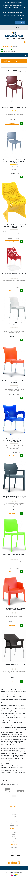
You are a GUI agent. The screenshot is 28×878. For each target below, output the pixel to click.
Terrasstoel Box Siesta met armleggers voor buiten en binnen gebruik (14, 608)
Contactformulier (14, 821)
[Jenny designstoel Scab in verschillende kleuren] (14, 319)
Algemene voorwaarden (14, 810)
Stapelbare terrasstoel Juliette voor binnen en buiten (14, 381)
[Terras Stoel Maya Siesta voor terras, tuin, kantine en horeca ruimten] (14, 546)
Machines (14, 836)
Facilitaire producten (14, 840)
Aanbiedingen (14, 841)
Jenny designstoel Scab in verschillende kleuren (14, 323)
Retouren (14, 809)
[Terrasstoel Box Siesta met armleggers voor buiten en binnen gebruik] (14, 602)
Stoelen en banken (14, 831)
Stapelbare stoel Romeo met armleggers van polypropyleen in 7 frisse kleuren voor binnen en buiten (14, 440)
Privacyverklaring (20, 18)
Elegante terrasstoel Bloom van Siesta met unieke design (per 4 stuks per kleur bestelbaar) (14, 226)
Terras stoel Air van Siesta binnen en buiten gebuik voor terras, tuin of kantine (14, 274)
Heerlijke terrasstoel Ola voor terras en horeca (14, 665)
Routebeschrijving (14, 825)
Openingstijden (14, 823)
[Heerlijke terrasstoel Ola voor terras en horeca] (14, 657)
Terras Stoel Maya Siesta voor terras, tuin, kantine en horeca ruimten (14, 555)
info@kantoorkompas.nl (15, 852)
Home (4, 65)
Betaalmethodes (14, 816)
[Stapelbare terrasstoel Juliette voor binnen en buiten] (14, 372)
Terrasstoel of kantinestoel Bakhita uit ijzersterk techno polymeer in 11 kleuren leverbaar (14, 161)
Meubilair (14, 832)
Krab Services (22, 868)
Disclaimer (14, 814)
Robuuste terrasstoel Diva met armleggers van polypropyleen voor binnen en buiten (14, 497)
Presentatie (14, 838)
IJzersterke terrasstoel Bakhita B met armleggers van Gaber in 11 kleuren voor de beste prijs (14, 107)
